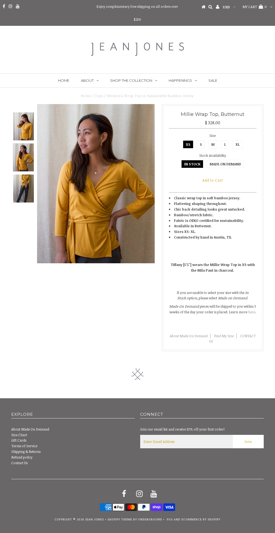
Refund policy (21, 457)
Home (63, 80)
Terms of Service (24, 445)
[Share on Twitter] (211, 324)
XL (238, 144)
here (251, 312)
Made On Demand (225, 164)
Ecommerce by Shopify (201, 519)
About (87, 80)
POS (170, 519)
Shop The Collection (131, 80)
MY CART (255, 6)
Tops (99, 96)
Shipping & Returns (26, 451)
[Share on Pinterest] (221, 324)
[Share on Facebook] (203, 324)
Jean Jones (94, 519)
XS (188, 144)
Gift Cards (18, 440)
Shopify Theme (119, 519)
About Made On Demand (189, 335)
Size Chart (19, 434)
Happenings (180, 80)
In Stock (192, 164)
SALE (212, 80)
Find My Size (224, 335)
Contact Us (19, 462)
